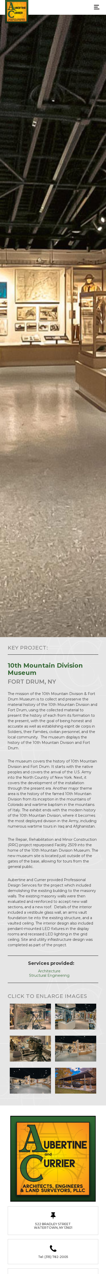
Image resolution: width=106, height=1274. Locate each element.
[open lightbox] (30, 1016)
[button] (96, 6)
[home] (15, 11)
